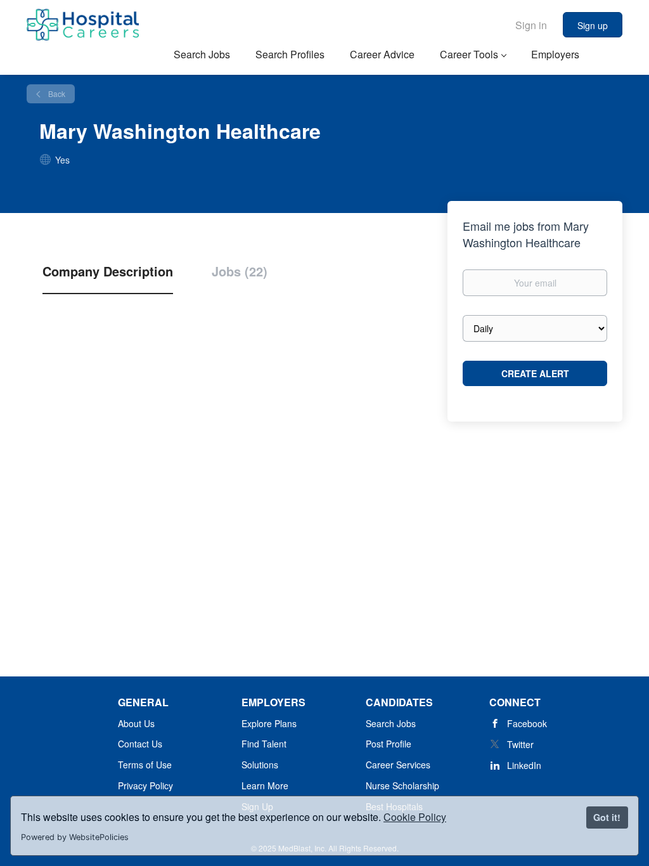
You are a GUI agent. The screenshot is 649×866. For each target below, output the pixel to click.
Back (55, 93)
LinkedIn (524, 765)
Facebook (527, 723)
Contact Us (140, 743)
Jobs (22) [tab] (239, 271)
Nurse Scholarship (402, 785)
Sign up (592, 25)
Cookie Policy (414, 817)
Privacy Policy (145, 785)
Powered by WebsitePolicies (75, 837)
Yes (62, 159)
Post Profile (388, 743)
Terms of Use (145, 764)
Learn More (264, 785)
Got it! (606, 817)
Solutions (259, 764)
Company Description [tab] (107, 271)
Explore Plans (269, 723)
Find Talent (263, 743)
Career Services (398, 764)
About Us (136, 723)
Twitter (520, 744)
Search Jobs (391, 723)
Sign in (531, 25)
